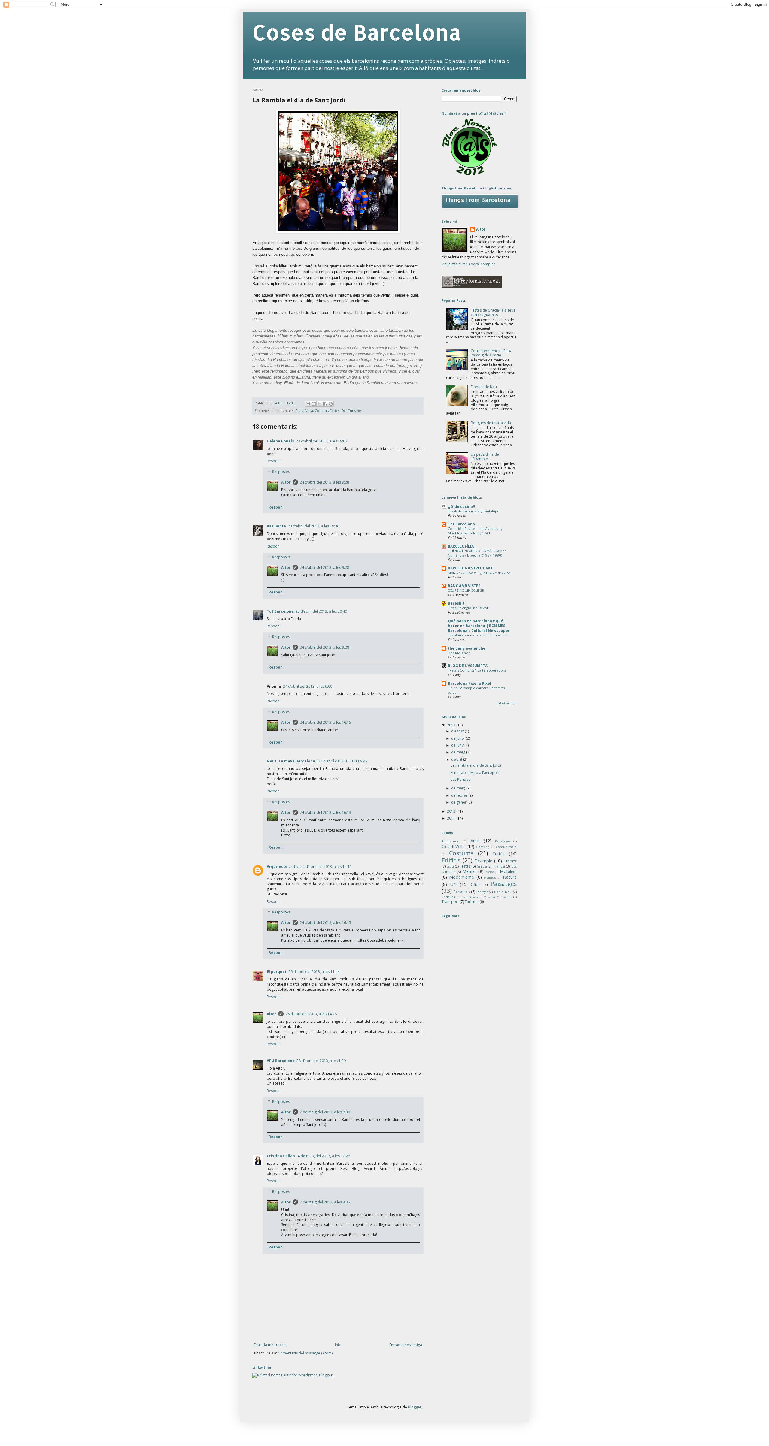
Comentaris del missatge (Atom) (305, 1353)
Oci (344, 410)
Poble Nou (503, 891)
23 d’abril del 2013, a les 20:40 (321, 611)
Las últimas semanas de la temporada (478, 635)
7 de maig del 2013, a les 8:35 (325, 1202)
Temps (507, 897)
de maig (458, 752)
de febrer (459, 795)
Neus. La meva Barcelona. (291, 761)
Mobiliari (508, 871)
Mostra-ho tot (507, 703)
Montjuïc (490, 878)
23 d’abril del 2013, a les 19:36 (313, 526)
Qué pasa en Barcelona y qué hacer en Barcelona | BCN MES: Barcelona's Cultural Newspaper (479, 625)
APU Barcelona (281, 1060)
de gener (459, 802)
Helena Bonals (280, 441)
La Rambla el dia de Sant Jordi (476, 765)
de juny (457, 745)
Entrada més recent (270, 1344)
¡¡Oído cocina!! (461, 506)
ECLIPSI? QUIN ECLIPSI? (466, 590)
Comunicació (506, 846)
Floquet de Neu (484, 386)
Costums (321, 410)
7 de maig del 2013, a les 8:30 (325, 1112)
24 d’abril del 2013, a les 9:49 (342, 761)
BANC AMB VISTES (464, 585)
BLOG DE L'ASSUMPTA (468, 665)
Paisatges (504, 884)
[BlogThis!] (314, 404)
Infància (498, 866)
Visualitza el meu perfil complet (468, 264)
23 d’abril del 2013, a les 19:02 (321, 441)
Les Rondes (460, 779)
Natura (510, 877)
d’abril (457, 759)
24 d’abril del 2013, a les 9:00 (307, 686)
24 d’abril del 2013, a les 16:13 (325, 812)
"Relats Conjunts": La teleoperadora (477, 670)
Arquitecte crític (283, 866)
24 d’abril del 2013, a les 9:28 (324, 482)
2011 (451, 818)
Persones (462, 891)
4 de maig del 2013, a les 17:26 (324, 1155)
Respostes (281, 471)
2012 (451, 811)
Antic (475, 841)
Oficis (475, 884)
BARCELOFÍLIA (461, 546)
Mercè (490, 872)
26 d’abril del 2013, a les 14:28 (311, 1013)
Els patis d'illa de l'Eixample (485, 456)
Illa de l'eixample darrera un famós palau (476, 690)
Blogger (414, 1407)
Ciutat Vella (304, 410)
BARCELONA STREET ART (470, 568)
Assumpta (276, 526)
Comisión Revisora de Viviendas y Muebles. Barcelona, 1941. (475, 530)
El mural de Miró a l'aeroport (475, 772)
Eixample (483, 861)
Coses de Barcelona (356, 32)
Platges (482, 891)
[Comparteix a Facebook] (325, 404)
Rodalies (448, 897)
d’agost (458, 731)
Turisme (354, 410)
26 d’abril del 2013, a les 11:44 (314, 971)
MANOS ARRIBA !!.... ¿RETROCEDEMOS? (479, 572)
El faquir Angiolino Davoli (468, 607)
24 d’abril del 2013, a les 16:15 (325, 722)
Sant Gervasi (472, 897)
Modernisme (461, 877)
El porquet (277, 971)
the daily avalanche (466, 648)
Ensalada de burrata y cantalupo (474, 511)
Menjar (469, 871)
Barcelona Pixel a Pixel (469, 683)
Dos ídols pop (459, 653)
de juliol (458, 738)
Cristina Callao (281, 1155)
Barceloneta (503, 841)
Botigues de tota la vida (491, 422)
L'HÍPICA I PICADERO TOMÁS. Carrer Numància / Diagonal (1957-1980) (477, 552)
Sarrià (491, 897)
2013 (451, 725)
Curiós (498, 853)
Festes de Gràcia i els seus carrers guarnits (493, 312)
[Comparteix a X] (319, 404)
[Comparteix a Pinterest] (331, 404)
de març (458, 788)
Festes (334, 410)
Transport (450, 901)
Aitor (286, 482)
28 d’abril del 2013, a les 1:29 (321, 1060)
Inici (338, 1344)
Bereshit (456, 603)
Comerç (482, 846)
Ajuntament (451, 841)
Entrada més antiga (405, 1344)
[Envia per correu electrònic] (308, 404)
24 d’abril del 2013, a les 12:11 (326, 866)
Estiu (450, 866)
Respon (273, 460)
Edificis (451, 860)
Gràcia (482, 866)
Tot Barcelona (280, 611)
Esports (510, 861)
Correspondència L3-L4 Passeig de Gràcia (491, 353)
